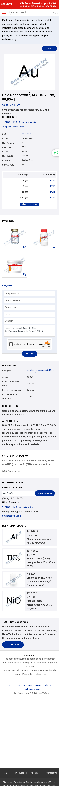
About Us (35, 773)
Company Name (12, 293)
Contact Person (12, 300)
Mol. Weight (7, 156)
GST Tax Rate (8, 165)
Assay (5, 377)
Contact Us (51, 773)
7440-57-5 (26, 133)
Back (50, 49)
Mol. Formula (8, 143)
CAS (4, 134)
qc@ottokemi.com (11, 515)
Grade (5, 138)
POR (52, 180)
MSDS (8, 122)
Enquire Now (12, 645)
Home (11, 685)
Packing (6, 160)
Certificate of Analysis (26, 122)
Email (7, 314)
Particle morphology (11, 390)
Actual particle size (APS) (11, 383)
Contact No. (10, 307)
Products (21, 685)
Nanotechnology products (38, 370)
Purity (5, 152)
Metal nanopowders (31, 689)
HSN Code (6, 147)
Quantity (9, 321)
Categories (7, 371)
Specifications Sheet (14, 127)
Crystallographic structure (10, 396)
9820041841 (9, 4)
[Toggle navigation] (4, 12)
